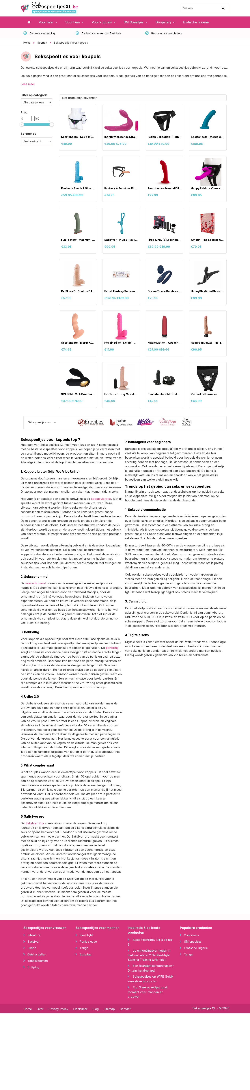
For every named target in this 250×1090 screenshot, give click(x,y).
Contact (125, 1009)
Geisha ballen (36, 954)
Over (40, 1009)
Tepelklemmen (37, 961)
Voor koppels (102, 22)
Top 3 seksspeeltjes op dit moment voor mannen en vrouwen (148, 991)
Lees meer (28, 84)
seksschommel (35, 583)
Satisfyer (33, 941)
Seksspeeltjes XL (204, 1008)
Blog (95, 1009)
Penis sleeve (88, 941)
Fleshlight (86, 935)
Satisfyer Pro (34, 823)
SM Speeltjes (133, 22)
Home (27, 42)
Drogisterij (163, 22)
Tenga (84, 948)
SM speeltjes (193, 941)
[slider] (22, 124)
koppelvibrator (101, 499)
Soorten (42, 42)
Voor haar (46, 22)
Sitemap (109, 1009)
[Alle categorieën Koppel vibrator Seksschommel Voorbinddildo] (36, 102)
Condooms (191, 935)
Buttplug (33, 967)
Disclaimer (80, 1009)
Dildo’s (31, 948)
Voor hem (72, 22)
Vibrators (33, 935)
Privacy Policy (58, 1009)
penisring (112, 648)
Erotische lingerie (196, 22)
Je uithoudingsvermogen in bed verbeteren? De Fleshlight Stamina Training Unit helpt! (149, 955)
